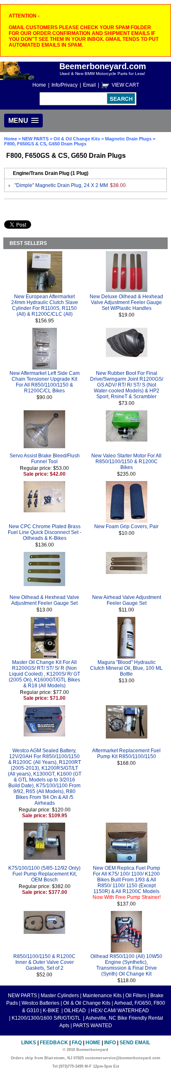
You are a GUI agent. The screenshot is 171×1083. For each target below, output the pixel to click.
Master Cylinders (60, 995)
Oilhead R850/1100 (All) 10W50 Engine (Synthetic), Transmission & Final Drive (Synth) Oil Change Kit (126, 965)
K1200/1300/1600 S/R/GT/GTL (47, 1018)
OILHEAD (75, 1010)
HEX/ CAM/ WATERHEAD (120, 1010)
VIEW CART (125, 85)
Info (110, 1043)
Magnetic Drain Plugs (128, 138)
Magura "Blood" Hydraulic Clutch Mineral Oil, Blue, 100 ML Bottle (126, 668)
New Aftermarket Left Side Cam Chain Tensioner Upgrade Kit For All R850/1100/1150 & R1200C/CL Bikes (45, 382)
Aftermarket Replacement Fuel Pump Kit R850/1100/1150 (126, 753)
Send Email (135, 1043)
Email (89, 85)
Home (39, 85)
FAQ (77, 1043)
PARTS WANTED (92, 1025)
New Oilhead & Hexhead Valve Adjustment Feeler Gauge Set (44, 600)
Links (28, 1043)
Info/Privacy (64, 85)
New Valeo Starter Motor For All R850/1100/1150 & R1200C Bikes (126, 461)
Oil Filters (136, 995)
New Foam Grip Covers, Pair (126, 526)
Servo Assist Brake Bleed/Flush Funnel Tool (45, 458)
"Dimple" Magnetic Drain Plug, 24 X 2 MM (61, 185)
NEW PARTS (35, 138)
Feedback (54, 1043)
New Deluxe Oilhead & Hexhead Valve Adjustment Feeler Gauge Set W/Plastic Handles (126, 302)
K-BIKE (51, 1010)
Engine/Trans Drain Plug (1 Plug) (50, 173)
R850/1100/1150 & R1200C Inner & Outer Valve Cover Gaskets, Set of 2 (44, 962)
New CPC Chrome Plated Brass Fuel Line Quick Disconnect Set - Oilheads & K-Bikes (44, 532)
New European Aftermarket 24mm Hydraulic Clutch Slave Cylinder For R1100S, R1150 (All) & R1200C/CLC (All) (44, 305)
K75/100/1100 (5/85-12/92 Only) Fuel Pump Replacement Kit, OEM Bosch (44, 874)
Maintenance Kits (102, 995)
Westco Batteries (40, 1003)
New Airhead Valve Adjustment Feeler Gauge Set (126, 600)
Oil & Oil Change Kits (77, 138)
